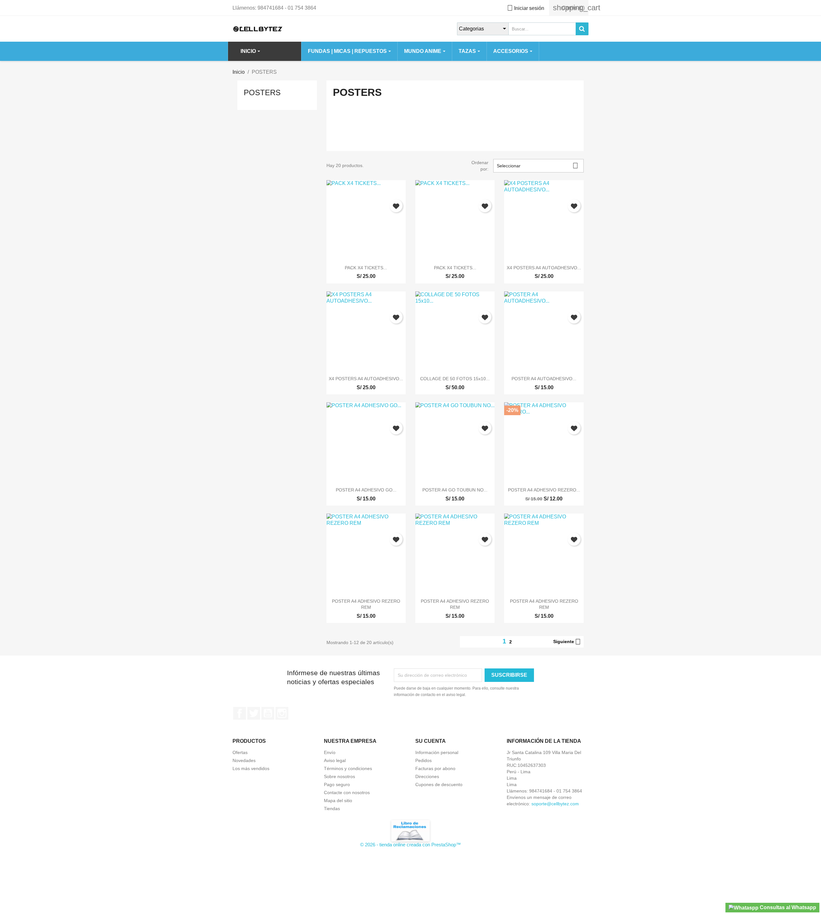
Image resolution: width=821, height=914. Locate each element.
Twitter (253, 713)
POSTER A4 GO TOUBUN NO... (454, 489)
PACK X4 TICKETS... (366, 267)
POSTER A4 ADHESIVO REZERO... (544, 489)
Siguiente (567, 642)
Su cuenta (430, 741)
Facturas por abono (435, 768)
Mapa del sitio (338, 800)
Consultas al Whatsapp (787, 907)
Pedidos (423, 760)
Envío (329, 752)
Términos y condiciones (348, 768)
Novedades (244, 760)
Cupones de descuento (438, 784)
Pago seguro (337, 784)
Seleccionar (537, 165)
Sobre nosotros (339, 776)
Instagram (281, 713)
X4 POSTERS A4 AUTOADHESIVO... (544, 267)
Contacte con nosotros (347, 792)
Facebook (239, 713)
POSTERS (262, 92)
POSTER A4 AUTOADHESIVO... (544, 378)
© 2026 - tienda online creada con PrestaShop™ (410, 844)
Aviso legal (335, 760)
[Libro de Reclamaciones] (410, 830)
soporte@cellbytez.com (555, 803)
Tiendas (332, 808)
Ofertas (240, 752)
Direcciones (427, 776)
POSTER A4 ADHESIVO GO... (366, 489)
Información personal (436, 752)
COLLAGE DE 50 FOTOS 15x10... (455, 378)
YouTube (267, 713)
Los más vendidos (251, 768)
